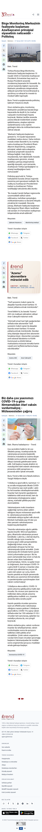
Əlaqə (4, 765)
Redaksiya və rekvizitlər (9, 762)
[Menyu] (38, 14)
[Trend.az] (8, 14)
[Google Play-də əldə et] (27, 813)
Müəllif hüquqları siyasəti (10, 789)
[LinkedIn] (27, 804)
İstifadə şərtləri (7, 783)
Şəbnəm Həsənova (15, 222)
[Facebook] (8, 804)
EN (17, 828)
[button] (4, 46)
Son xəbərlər (6, 747)
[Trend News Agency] (8, 717)
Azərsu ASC (13, 358)
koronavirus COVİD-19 (16, 654)
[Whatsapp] (4, 804)
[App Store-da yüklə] (10, 813)
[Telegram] (23, 804)
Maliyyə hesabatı (7, 774)
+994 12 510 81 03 (7, 734)
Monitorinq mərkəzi (32, 222)
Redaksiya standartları (9, 768)
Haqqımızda (6, 758)
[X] (13, 804)
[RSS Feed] (32, 804)
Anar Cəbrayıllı (26, 358)
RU (25, 828)
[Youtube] (18, 804)
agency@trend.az (7, 736)
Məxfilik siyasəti (7, 786)
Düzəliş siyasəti (7, 771)
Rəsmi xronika (6, 750)
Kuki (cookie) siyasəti (9, 792)
